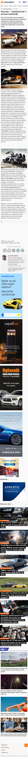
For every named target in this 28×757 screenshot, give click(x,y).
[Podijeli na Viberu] (13, 250)
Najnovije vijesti (5, 504)
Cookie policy (4, 752)
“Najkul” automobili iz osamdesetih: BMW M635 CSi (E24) (12, 572)
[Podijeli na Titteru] (18, 250)
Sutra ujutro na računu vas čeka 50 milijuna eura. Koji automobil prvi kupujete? (14, 595)
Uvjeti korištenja (5, 747)
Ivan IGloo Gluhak (7, 9)
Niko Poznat (6, 520)
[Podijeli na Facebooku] (4, 250)
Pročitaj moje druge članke (14, 265)
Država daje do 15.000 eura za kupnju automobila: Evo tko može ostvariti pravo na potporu (13, 642)
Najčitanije (3, 479)
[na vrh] (26, 745)
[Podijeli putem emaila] (22, 250)
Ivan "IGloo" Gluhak (9, 241)
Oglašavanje (4, 744)
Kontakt (3, 750)
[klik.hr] (3, 649)
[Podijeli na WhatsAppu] (9, 250)
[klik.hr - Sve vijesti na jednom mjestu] (25, 2)
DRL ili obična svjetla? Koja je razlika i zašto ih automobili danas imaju (14, 525)
